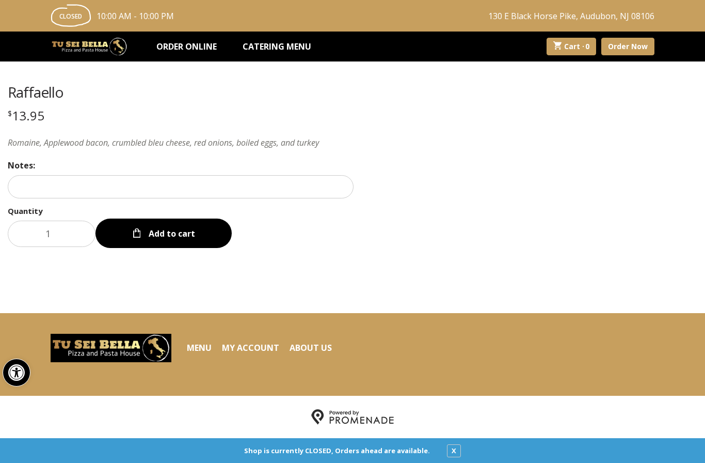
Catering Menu (277, 46)
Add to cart (171, 233)
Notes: (21, 165)
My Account (250, 347)
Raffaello (35, 92)
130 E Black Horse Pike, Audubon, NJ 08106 (571, 16)
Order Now (628, 46)
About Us (311, 347)
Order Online (186, 46)
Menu (199, 347)
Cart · (577, 46)
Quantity (25, 211)
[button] (16, 373)
